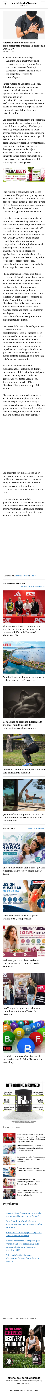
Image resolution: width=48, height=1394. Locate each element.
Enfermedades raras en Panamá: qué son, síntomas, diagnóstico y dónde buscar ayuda (24, 870)
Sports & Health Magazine (24, 3)
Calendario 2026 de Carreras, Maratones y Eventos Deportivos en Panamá (22, 1258)
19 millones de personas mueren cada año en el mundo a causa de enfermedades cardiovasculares (22, 724)
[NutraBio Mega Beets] (24, 180)
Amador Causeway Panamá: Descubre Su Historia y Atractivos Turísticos (23, 678)
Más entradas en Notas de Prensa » (33, 586)
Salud (33, 575)
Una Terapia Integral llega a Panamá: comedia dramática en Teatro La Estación (22, 1011)
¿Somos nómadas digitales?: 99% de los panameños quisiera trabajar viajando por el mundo (23, 817)
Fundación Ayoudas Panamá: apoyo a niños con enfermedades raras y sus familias (31, 1159)
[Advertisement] (24, 444)
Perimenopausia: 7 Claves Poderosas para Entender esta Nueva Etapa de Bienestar (21, 963)
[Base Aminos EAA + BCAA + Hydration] (24, 1346)
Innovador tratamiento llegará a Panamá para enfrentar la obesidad (24, 771)
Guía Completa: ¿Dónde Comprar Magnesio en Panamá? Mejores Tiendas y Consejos (24, 1224)
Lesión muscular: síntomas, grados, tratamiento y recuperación (21, 917)
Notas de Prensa (21, 575)
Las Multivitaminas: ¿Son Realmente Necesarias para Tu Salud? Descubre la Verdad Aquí (22, 1059)
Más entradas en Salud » (36, 828)
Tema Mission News (16, 1390)
